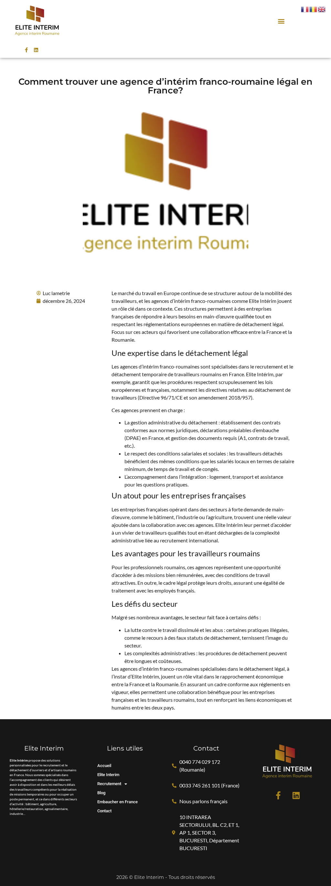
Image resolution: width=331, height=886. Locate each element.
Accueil (104, 765)
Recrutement (109, 783)
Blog (101, 792)
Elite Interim (108, 774)
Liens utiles (125, 748)
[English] (322, 8)
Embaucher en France (117, 801)
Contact (104, 810)
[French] (305, 8)
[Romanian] (313, 8)
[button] (281, 21)
